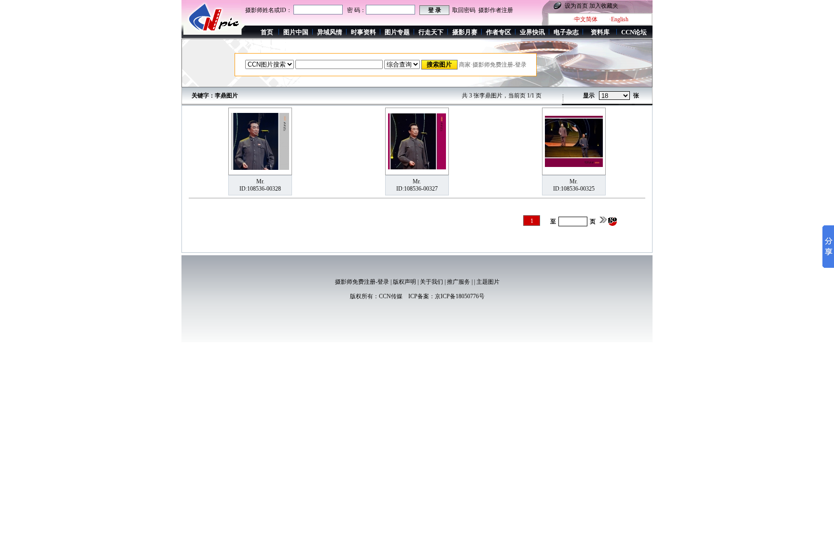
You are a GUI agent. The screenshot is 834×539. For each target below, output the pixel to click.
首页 (267, 32)
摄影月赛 (464, 32)
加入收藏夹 (603, 5)
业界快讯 (532, 32)
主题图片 (488, 281)
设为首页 (576, 5)
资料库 (600, 32)
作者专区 (498, 32)
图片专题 (397, 32)
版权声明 (404, 281)
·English (618, 19)
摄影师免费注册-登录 (362, 281)
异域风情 (329, 32)
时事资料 (363, 32)
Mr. (260, 181)
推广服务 (458, 281)
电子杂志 (566, 32)
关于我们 (431, 281)
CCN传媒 (391, 296)
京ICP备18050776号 (460, 296)
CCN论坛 (634, 32)
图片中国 (295, 32)
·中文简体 (585, 19)
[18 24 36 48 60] (614, 96)
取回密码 (463, 10)
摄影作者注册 (495, 10)
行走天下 (431, 32)
